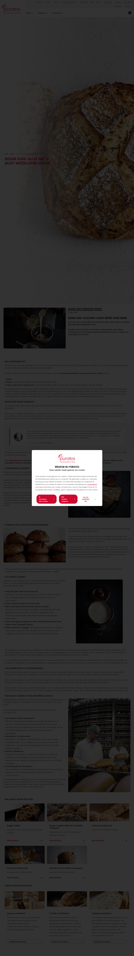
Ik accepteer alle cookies (43, 499)
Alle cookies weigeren (64, 499)
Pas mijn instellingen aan (85, 499)
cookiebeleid (92, 484)
